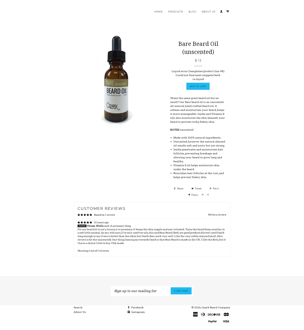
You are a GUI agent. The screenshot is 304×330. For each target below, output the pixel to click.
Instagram (138, 312)
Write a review (217, 214)
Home (158, 11)
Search (78, 307)
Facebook (137, 307)
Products (175, 11)
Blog (192, 11)
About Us (208, 11)
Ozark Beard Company (216, 307)
